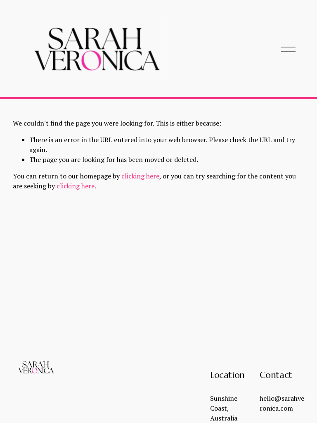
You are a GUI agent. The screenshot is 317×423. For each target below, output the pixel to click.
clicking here (140, 176)
